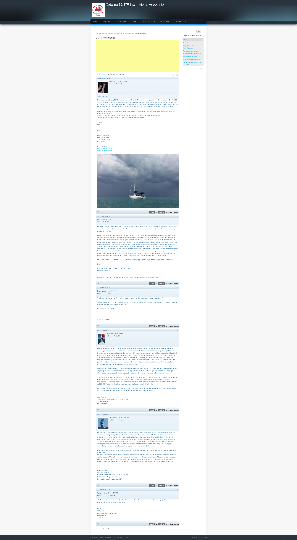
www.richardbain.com (104, 148)
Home (95, 22)
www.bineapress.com (104, 151)
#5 (177, 414)
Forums (103, 33)
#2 (177, 216)
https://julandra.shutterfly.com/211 (164, 439)
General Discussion (127, 33)
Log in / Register (148, 22)
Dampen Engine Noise (190, 56)
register (104, 74)
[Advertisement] (137, 56)
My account (164, 22)
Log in (98, 74)
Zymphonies (202, 537)
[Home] (98, 16)
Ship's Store (121, 22)
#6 (177, 490)
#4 (177, 330)
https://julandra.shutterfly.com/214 (108, 441)
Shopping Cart (180, 22)
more (201, 68)
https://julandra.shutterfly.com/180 (157, 437)
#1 (177, 78)
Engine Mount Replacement (192, 59)
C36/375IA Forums (113, 33)
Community (107, 22)
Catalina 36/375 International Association (136, 4)
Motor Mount (187, 43)
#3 (177, 288)
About (134, 22)
